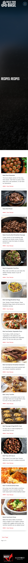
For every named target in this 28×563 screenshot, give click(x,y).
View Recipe (9, 186)
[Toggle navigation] (25, 4)
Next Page (5, 537)
